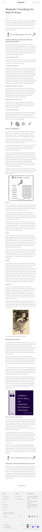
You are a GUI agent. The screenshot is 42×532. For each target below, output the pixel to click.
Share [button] (8, 18)
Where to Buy (6, 496)
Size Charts (5, 507)
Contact (4, 509)
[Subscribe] (19, 516)
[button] (3, 2)
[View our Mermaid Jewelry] (21, 460)
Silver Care (5, 504)
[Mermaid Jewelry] (21, 34)
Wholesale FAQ (6, 499)
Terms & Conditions (19, 499)
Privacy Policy (18, 496)
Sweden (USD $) (8, 527)
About (4, 501)
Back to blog (22, 485)
